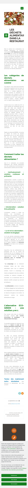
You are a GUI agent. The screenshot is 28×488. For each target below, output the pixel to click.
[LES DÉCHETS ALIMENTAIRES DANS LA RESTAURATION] (14, 18)
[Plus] (22, 393)
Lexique (13, 403)
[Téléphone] (14, 437)
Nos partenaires (11, 448)
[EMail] (14, 430)
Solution (17, 403)
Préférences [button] (14, 475)
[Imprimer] (19, 393)
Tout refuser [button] (14, 479)
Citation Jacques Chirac (15, 412)
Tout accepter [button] (14, 483)
